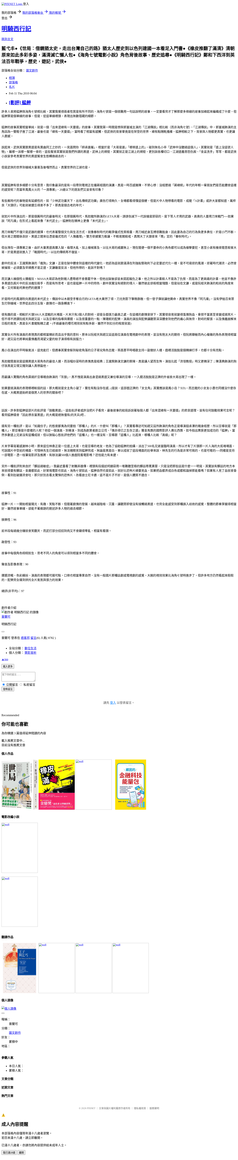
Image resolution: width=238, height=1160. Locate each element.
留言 (33, 637)
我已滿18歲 (9, 1152)
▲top (4, 659)
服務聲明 (154, 1108)
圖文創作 (32, 70)
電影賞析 (30, 652)
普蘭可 (5, 616)
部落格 (13, 82)
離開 (21, 1152)
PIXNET (91, 1108)
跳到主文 (7, 39)
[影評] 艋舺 (20, 102)
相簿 (12, 78)
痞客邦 (25, 637)
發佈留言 (8, 689)
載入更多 (8, 666)
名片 (12, 86)
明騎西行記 (16, 28)
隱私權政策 (140, 1108)
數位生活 (30, 648)
